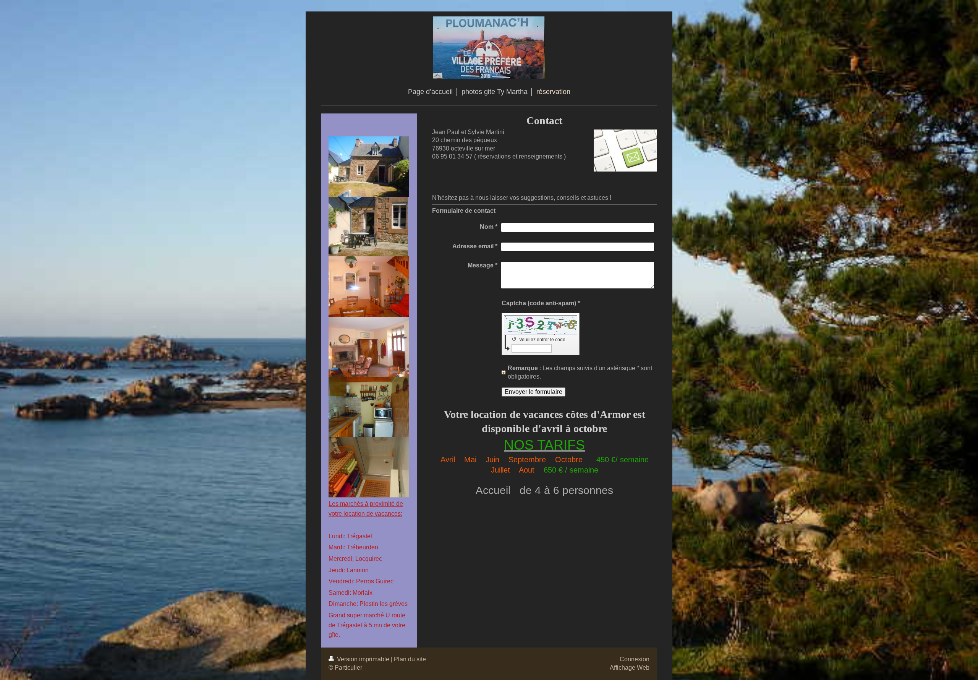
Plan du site (410, 659)
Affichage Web (629, 667)
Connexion (634, 659)
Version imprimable (363, 659)
